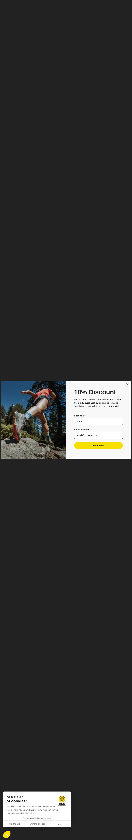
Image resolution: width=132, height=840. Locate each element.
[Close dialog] (127, 384)
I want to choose (37, 823)
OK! (59, 823)
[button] (7, 834)
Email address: (82, 429)
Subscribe (98, 445)
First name (80, 415)
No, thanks (14, 823)
